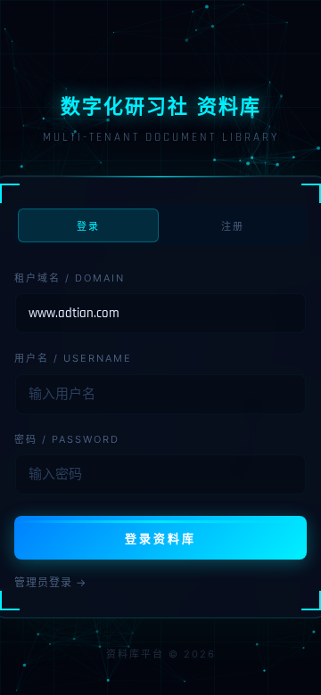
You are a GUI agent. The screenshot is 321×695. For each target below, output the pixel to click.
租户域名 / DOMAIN (69, 278)
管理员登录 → (50, 582)
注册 (232, 226)
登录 (88, 226)
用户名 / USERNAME (73, 358)
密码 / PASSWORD (66, 439)
